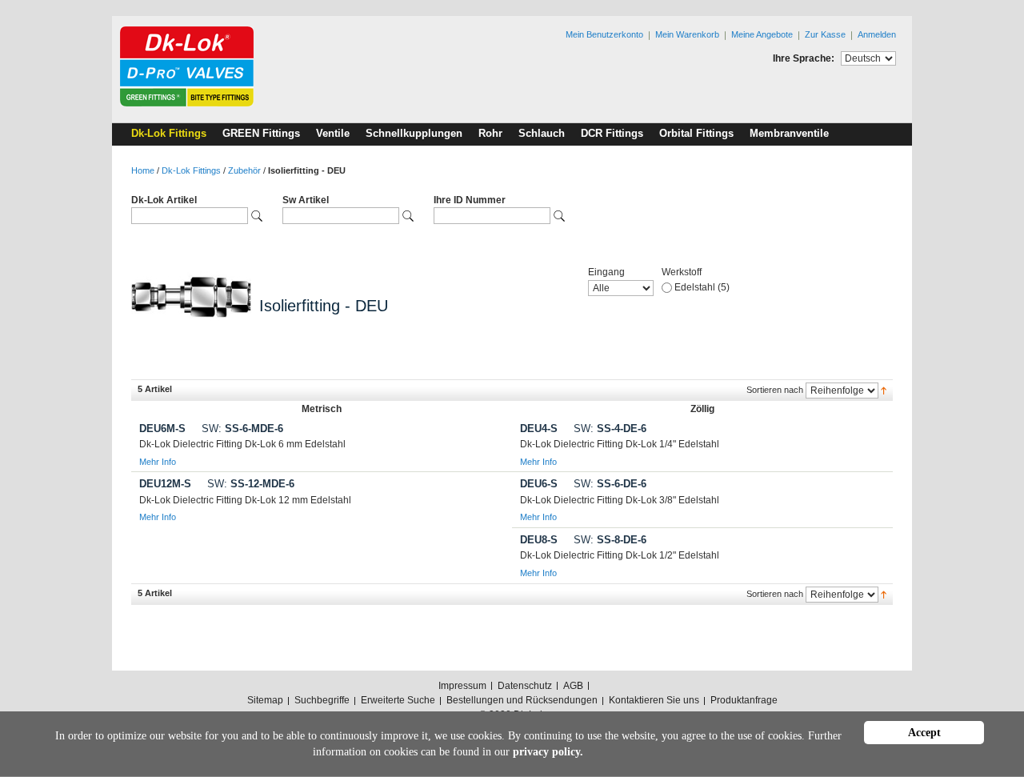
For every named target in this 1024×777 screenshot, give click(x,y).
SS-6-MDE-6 (242, 429)
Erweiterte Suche (398, 700)
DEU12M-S (165, 484)
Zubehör (244, 170)
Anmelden (877, 34)
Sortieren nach (774, 390)
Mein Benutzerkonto (604, 34)
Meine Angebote (762, 34)
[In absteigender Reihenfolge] (883, 390)
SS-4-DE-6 (610, 429)
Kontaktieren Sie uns (654, 700)
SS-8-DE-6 (610, 540)
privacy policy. (548, 752)
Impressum (462, 685)
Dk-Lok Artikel (164, 200)
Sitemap (265, 700)
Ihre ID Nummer (470, 200)
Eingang (606, 272)
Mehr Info (157, 462)
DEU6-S (539, 484)
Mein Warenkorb (687, 34)
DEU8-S (539, 540)
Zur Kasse (825, 34)
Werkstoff (682, 272)
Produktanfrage (744, 700)
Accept (924, 733)
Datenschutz (525, 685)
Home (142, 170)
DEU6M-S (162, 429)
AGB (573, 685)
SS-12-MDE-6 (250, 484)
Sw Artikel (305, 200)
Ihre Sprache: (803, 58)
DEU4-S (539, 429)
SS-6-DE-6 (610, 484)
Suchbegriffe (322, 700)
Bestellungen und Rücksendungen (522, 700)
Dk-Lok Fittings (191, 170)
